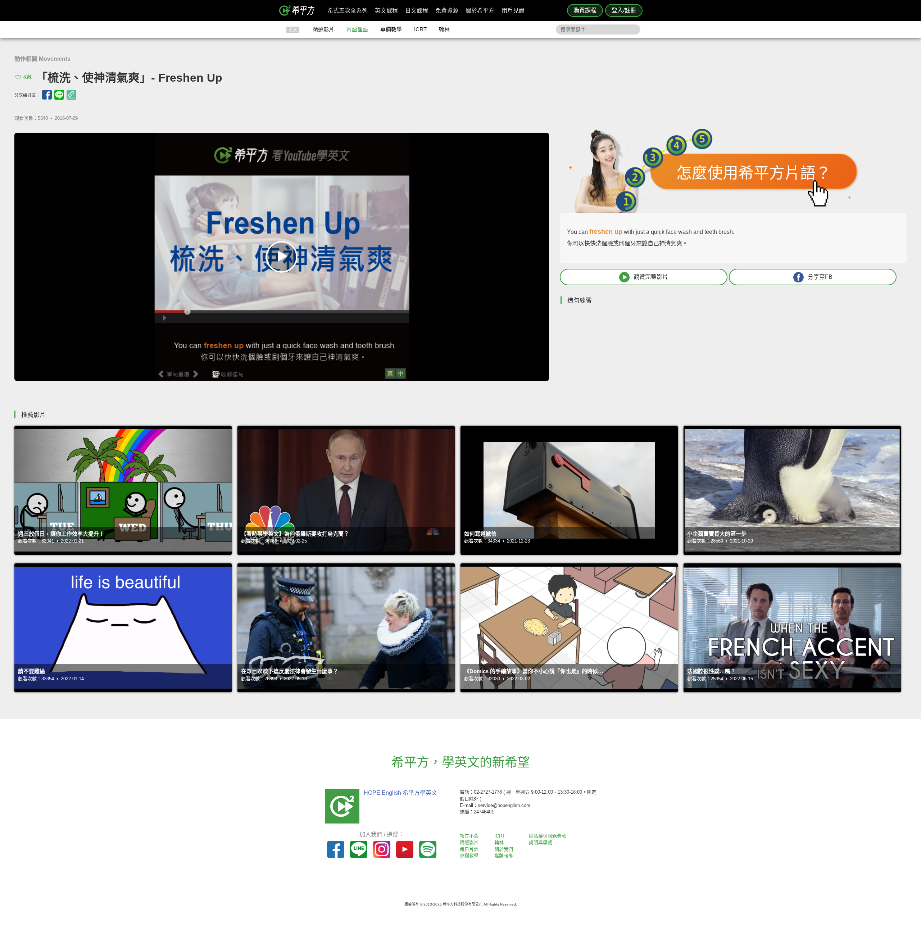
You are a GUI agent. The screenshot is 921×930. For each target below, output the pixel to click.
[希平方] (299, 10)
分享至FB (820, 277)
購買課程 (584, 10)
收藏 (27, 77)
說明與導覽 (540, 842)
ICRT (420, 29)
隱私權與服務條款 (547, 836)
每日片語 (469, 849)
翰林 (444, 29)
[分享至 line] (59, 95)
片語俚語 (357, 29)
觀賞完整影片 (651, 277)
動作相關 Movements (42, 59)
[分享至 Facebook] (47, 95)
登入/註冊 (624, 10)
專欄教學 (391, 29)
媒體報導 (503, 855)
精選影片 (323, 29)
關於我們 (503, 849)
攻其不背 (469, 836)
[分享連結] (71, 95)
